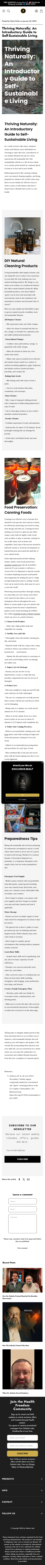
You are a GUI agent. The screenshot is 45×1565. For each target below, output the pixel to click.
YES (22, 795)
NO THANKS (22, 800)
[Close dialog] (42, 762)
